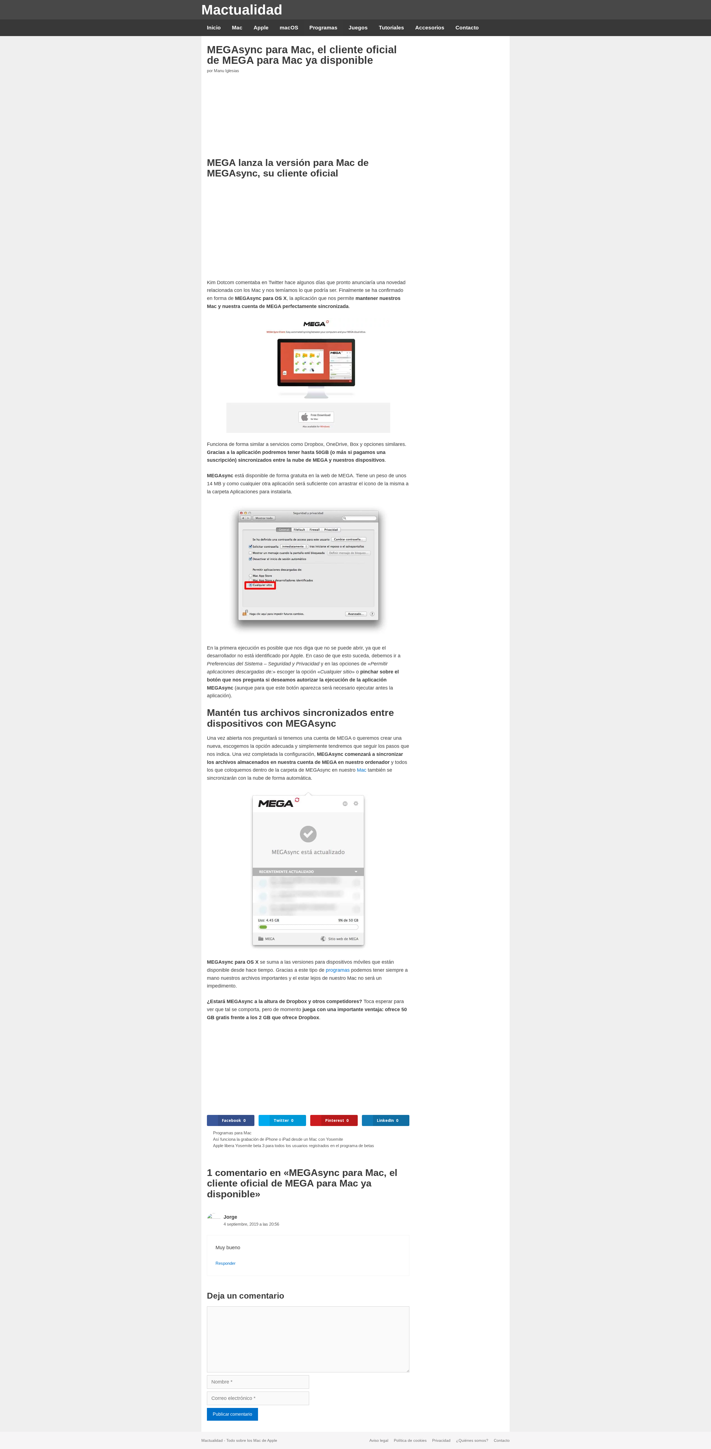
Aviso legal (378, 1440)
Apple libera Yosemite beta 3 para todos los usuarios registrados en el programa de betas (293, 1145)
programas (338, 970)
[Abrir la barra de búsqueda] (501, 27)
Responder (226, 1263)
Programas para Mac (232, 1132)
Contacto (467, 28)
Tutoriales (391, 28)
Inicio (214, 28)
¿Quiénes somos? (472, 1440)
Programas (323, 28)
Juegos (358, 28)
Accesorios (429, 28)
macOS (289, 28)
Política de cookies (410, 1440)
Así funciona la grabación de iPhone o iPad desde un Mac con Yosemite (278, 1139)
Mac (237, 28)
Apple (261, 28)
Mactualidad (241, 9)
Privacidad (441, 1440)
